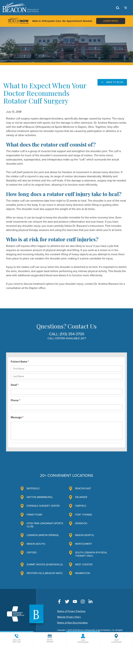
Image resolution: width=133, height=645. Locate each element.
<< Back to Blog (112, 82)
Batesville (33, 488)
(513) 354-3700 (72, 334)
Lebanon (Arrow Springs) (43, 535)
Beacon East (83, 488)
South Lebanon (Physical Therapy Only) (91, 554)
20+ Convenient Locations (66, 475)
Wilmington (82, 573)
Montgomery (83, 543)
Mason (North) (84, 535)
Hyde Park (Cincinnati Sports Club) (45, 525)
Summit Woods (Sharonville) (45, 564)
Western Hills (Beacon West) (45, 573)
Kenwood (81, 523)
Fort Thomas (83, 514)
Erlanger (81, 497)
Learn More (110, 20)
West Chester (83, 564)
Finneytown (34, 514)
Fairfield (80, 505)
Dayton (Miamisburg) (39, 497)
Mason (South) (36, 543)
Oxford (32, 552)
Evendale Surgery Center (43, 505)
